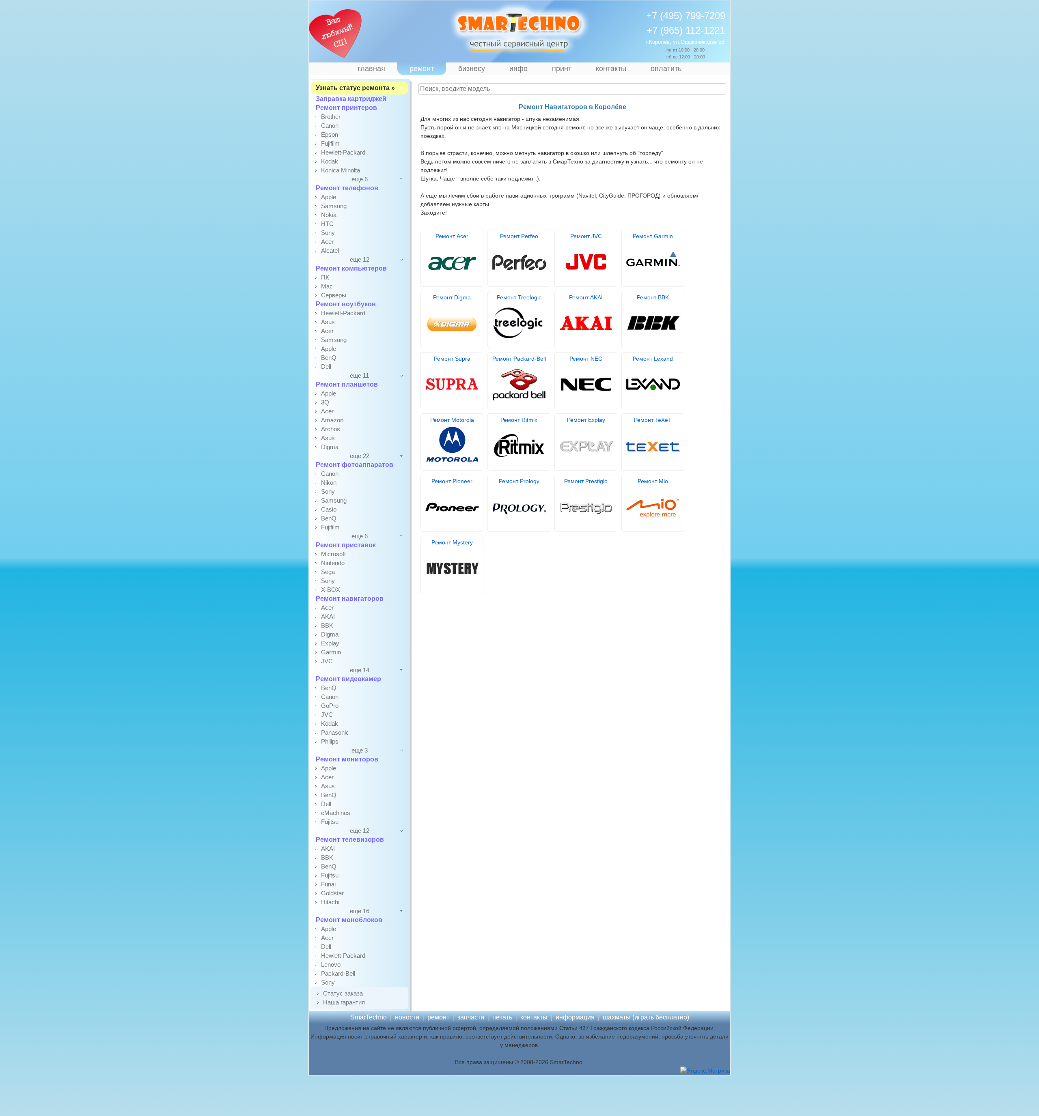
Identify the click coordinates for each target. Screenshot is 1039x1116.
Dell (326, 366)
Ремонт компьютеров (351, 268)
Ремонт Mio (653, 481)
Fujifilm (330, 143)
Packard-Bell (338, 973)
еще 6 (359, 179)
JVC (327, 661)
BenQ (328, 357)
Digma (329, 446)
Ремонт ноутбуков (346, 304)
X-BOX (330, 589)
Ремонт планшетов (347, 384)
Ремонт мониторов (347, 759)
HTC (327, 223)
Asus (328, 321)
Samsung (334, 205)
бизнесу (471, 69)
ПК (325, 277)
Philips (329, 741)
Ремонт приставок (346, 545)
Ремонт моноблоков (349, 919)
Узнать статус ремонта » (355, 87)
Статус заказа (343, 993)
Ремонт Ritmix (518, 420)
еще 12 (359, 259)
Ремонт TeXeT (653, 420)
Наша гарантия (344, 1002)
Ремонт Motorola (452, 420)
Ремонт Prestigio (586, 481)
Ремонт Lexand (653, 358)
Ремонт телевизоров (350, 839)
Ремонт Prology (519, 481)
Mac (327, 286)
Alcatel (330, 250)
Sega (328, 571)
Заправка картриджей (351, 98)
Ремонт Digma (452, 297)
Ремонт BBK (653, 297)
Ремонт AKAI (586, 297)
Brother (331, 116)
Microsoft (333, 553)
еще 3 (359, 750)
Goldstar (332, 893)
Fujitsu (329, 821)
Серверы (333, 295)
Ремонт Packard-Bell (519, 358)
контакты (611, 69)
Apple (328, 197)
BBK (327, 625)
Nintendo (333, 562)
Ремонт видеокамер (348, 678)
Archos (330, 429)
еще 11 (359, 375)
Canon (329, 125)
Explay (330, 643)
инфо (518, 69)
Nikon (328, 482)
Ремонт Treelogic (519, 297)
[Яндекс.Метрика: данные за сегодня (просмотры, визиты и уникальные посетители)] (705, 1071)
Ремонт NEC (585, 358)
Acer (327, 241)
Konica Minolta (340, 170)
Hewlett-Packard (343, 152)
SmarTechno (368, 1017)
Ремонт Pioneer (451, 481)
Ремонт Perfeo (519, 236)
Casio (328, 509)
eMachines (335, 812)
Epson (329, 134)
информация (575, 1017)
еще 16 (359, 910)
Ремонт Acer (451, 236)
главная (371, 69)
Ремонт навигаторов (350, 598)
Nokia (328, 214)
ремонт (422, 69)
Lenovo (331, 964)
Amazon (332, 420)
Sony (328, 232)
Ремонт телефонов (347, 188)
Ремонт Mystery (452, 542)
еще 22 (359, 455)
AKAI (328, 616)
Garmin (331, 652)
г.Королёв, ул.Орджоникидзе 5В (685, 42)
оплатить (666, 69)
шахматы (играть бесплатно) (646, 1017)
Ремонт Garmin (653, 236)
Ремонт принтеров (346, 107)
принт (561, 69)
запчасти (470, 1017)
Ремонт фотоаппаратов (354, 464)
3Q (325, 402)
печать (502, 1017)
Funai (328, 884)
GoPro (329, 705)
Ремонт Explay (586, 420)
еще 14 (359, 670)
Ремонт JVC (586, 236)
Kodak (329, 161)
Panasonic (335, 732)
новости (407, 1017)
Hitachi (330, 902)
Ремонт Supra (452, 358)
